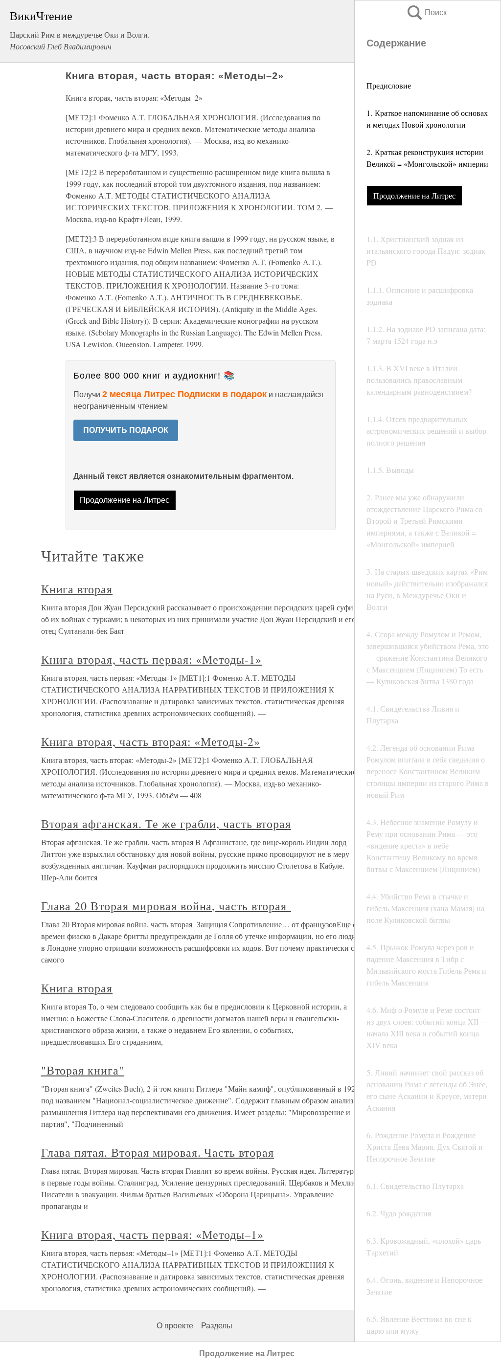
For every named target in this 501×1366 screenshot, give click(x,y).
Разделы (216, 1325)
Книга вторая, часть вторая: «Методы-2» (150, 741)
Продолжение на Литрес (414, 195)
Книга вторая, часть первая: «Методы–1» (152, 1234)
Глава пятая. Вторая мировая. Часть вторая (157, 1152)
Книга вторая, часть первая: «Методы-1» (151, 659)
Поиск (426, 12)
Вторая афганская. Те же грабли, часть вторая (166, 823)
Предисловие (388, 85)
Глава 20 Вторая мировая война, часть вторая (166, 906)
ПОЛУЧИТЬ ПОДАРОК (125, 430)
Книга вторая (77, 589)
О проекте (175, 1325)
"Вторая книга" (82, 1070)
